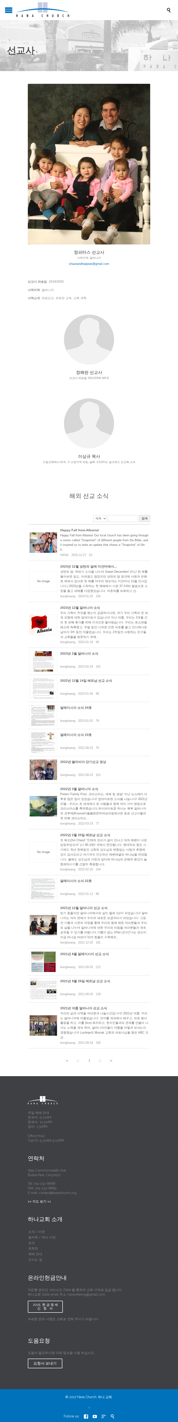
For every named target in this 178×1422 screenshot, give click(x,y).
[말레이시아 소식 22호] (43, 888)
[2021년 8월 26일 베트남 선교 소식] (43, 988)
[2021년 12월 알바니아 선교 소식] (43, 925)
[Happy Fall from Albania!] (43, 542)
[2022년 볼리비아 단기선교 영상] (43, 769)
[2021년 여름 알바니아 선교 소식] (43, 1025)
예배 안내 (35, 1254)
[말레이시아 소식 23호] (43, 742)
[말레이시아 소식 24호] (43, 715)
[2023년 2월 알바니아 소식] (43, 661)
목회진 (33, 1248)
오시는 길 (35, 1259)
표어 (31, 1243)
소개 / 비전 (36, 1232)
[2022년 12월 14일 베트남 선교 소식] (43, 688)
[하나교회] (91, 10)
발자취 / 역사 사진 (42, 1237)
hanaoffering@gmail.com (86, 1294)
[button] (67, 1060)
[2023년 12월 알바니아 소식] (43, 624)
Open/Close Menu (8, 10)
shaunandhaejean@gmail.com (89, 264)
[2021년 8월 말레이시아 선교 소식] (43, 961)
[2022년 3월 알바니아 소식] (43, 806)
